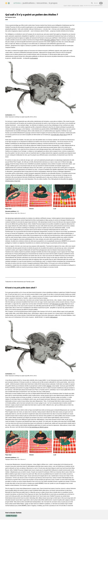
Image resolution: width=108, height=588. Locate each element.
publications (29, 3)
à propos (53, 3)
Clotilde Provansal (11, 516)
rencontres (42, 3)
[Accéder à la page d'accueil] (8, 3)
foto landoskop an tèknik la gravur (38, 427)
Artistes (17, 3)
